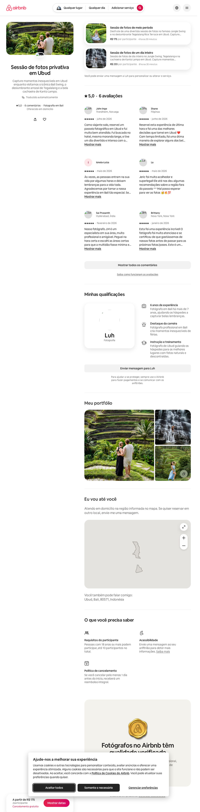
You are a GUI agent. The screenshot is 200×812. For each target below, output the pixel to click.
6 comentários (30, 105)
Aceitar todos (54, 787)
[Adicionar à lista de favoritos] (44, 119)
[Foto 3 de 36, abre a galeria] (173, 463)
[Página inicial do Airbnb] (16, 8)
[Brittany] (143, 214)
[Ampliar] (184, 538)
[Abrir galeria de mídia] (39, 38)
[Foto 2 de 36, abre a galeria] (173, 427)
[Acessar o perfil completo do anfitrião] (109, 325)
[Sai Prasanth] (88, 214)
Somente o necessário (98, 787)
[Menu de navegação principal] (187, 8)
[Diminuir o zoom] (184, 546)
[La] (143, 162)
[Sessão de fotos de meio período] (137, 33)
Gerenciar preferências (143, 787)
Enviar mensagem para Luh (137, 368)
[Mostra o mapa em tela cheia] (184, 527)
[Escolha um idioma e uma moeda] (177, 8)
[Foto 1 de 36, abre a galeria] (119, 445)
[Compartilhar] (35, 119)
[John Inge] (88, 110)
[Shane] (143, 110)
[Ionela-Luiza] (88, 162)
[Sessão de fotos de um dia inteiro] (137, 58)
